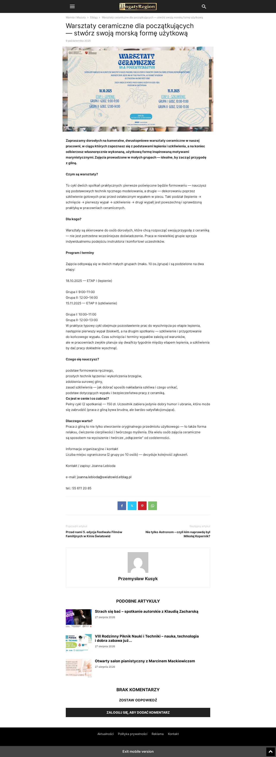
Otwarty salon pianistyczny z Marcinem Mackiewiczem (145, 661)
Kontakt (173, 734)
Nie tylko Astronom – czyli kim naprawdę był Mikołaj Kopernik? (178, 534)
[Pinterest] (142, 505)
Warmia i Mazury (76, 17)
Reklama (158, 734)
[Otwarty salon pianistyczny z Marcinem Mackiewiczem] (79, 668)
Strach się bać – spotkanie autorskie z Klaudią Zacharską (146, 611)
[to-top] (270, 750)
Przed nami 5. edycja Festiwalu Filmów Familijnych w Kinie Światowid (94, 534)
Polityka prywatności (132, 734)
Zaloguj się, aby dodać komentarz (138, 712)
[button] (72, 6)
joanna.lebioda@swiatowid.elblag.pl (104, 477)
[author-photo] (138, 573)
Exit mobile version (138, 751)
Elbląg (93, 17)
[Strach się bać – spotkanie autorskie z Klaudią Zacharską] (79, 619)
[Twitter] (132, 505)
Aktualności (105, 734)
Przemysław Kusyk (138, 578)
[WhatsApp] (152, 505)
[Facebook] (122, 505)
